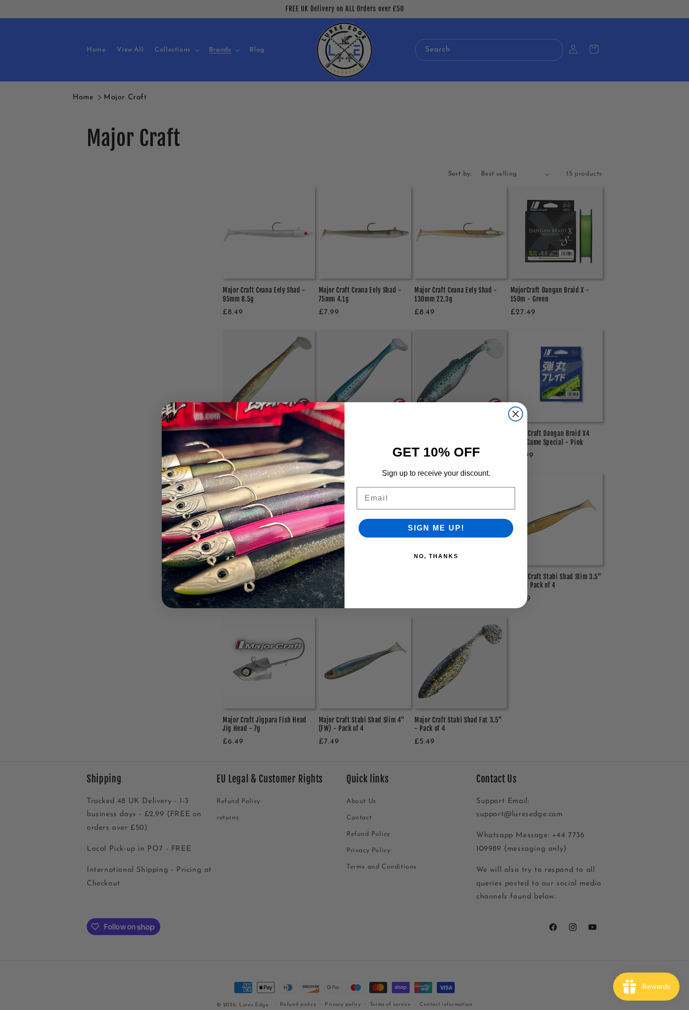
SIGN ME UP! (436, 528)
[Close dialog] (516, 414)
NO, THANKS (436, 556)
